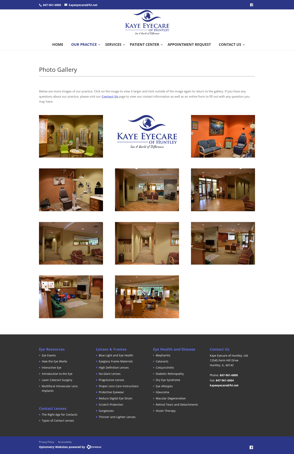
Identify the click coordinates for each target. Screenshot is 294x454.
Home (57, 44)
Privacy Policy (46, 442)
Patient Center (144, 44)
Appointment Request (189, 44)
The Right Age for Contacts (59, 414)
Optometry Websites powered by (62, 447)
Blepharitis (163, 355)
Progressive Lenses (111, 380)
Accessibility (65, 442)
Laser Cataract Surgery (57, 380)
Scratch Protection (111, 404)
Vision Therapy (166, 411)
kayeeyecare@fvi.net (83, 5)
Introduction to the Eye (57, 374)
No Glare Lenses (110, 374)
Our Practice (84, 44)
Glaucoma (162, 392)
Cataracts (162, 361)
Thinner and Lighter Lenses (117, 417)
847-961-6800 (52, 5)
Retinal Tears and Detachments (177, 404)
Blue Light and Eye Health (116, 355)
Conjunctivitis (165, 367)
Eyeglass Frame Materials (116, 361)
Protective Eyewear (111, 392)
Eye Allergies (164, 386)
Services (113, 44)
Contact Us (230, 44)
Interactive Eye (51, 367)
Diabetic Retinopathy (170, 374)
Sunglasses (106, 411)
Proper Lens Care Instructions (119, 386)
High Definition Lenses (114, 367)
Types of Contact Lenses (58, 420)
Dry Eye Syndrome (168, 380)
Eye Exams (49, 355)
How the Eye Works (54, 361)
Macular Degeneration (171, 398)
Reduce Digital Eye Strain (115, 398)
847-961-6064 (225, 380)
